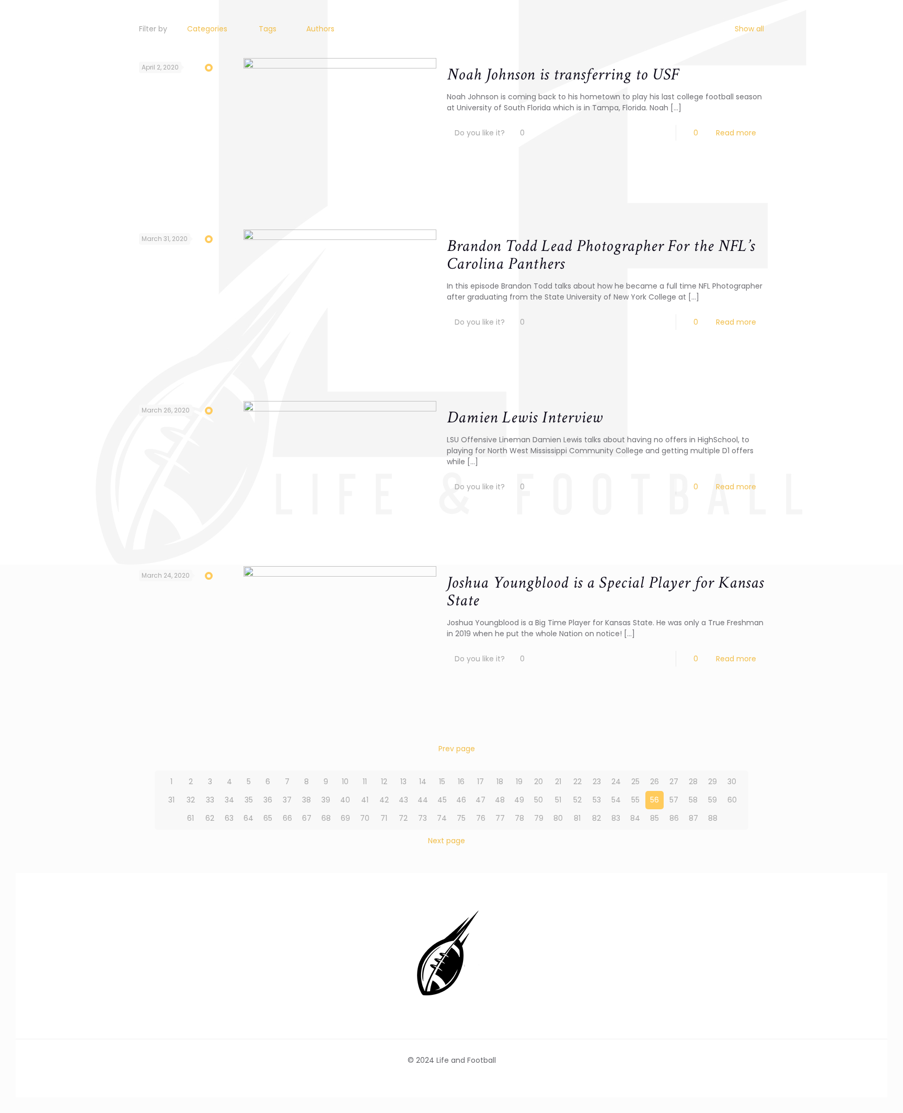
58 (693, 800)
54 (616, 800)
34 (229, 800)
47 (480, 800)
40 (345, 800)
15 (442, 781)
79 (538, 818)
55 (635, 800)
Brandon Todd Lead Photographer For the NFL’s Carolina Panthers (601, 254)
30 (731, 781)
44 (423, 800)
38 (306, 800)
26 (654, 781)
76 (480, 818)
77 (500, 818)
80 (558, 818)
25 (635, 781)
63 (229, 818)
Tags (267, 29)
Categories (207, 29)
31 (171, 800)
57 (673, 800)
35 (249, 800)
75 (461, 818)
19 (519, 781)
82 (596, 818)
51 (558, 800)
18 (499, 781)
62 (209, 818)
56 (654, 800)
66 (287, 818)
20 (538, 781)
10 (345, 781)
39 (325, 800)
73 (422, 818)
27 (673, 781)
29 (712, 781)
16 (461, 781)
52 (577, 800)
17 (480, 781)
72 (403, 818)
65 (267, 818)
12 (384, 781)
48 (500, 800)
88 (712, 818)
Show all (749, 29)
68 (326, 818)
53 (597, 800)
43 (403, 800)
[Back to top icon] (853, 1092)
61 (190, 818)
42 (384, 800)
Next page (446, 840)
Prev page (456, 748)
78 (519, 818)
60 (732, 800)
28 (693, 781)
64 (248, 818)
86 (674, 818)
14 (422, 781)
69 (345, 818)
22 (577, 781)
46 (461, 800)
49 (519, 800)
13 (403, 781)
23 (597, 781)
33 (210, 800)
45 (442, 800)
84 (635, 818)
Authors (320, 29)
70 (364, 818)
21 (558, 781)
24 (616, 781)
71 (383, 818)
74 (442, 818)
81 (577, 818)
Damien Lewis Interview (525, 417)
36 (267, 800)
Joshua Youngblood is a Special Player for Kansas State (605, 591)
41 (364, 800)
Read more (736, 133)
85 (654, 818)
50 (538, 800)
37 (287, 800)
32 (191, 800)
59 (712, 800)
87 (693, 818)
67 (306, 818)
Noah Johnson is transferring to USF (563, 74)
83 (615, 818)
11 (365, 781)
